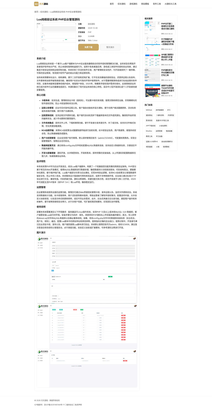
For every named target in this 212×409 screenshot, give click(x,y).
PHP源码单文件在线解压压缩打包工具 (167, 72)
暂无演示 (110, 47)
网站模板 (145, 4)
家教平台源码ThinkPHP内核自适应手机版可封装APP (167, 89)
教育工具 (149, 136)
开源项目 (171, 115)
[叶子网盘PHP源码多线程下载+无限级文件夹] (152, 44)
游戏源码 (133, 4)
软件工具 (157, 4)
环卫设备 (159, 136)
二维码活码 (160, 115)
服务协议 (69, 405)
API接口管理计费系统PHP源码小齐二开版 (167, 57)
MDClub (149, 110)
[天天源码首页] (41, 4)
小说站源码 (163, 126)
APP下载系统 (150, 126)
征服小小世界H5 (152, 141)
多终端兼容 (160, 110)
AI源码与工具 (170, 4)
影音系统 (149, 120)
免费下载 (89, 47)
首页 (112, 4)
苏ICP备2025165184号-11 (54, 405)
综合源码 (122, 4)
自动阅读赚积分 (167, 141)
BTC (168, 110)
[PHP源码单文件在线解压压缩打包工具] (152, 75)
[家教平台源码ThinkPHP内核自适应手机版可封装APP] (152, 90)
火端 (157, 147)
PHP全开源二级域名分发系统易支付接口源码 (167, 26)
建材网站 (149, 115)
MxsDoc (149, 131)
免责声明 (78, 405)
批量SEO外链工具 (162, 120)
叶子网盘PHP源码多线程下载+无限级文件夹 (167, 41)
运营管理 (159, 131)
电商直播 (169, 131)
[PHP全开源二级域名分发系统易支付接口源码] (152, 28)
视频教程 (166, 147)
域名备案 (149, 147)
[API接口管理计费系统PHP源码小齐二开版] (152, 59)
